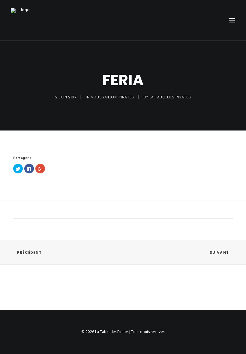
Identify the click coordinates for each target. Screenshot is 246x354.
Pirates (126, 97)
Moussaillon (104, 97)
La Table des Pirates (170, 97)
